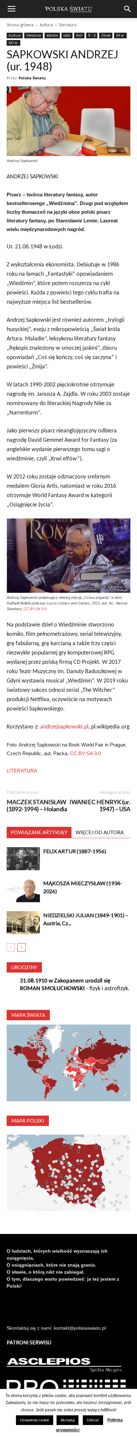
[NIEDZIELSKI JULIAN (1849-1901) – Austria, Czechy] (23, 922)
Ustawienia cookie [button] (34, 1420)
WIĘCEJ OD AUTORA (99, 832)
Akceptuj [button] (67, 1420)
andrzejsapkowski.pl (64, 727)
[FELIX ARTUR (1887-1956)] (23, 858)
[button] (127, 9)
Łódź (67, 35)
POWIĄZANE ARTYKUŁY (39, 832)
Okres (105, 35)
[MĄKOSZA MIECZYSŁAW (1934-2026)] (23, 890)
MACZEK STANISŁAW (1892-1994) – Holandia (37, 806)
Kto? (79, 35)
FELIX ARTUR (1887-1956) (74, 851)
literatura (67, 25)
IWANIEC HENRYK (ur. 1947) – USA (99, 806)
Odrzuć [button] (93, 1420)
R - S (91, 35)
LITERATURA (22, 771)
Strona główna (20, 25)
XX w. (120, 35)
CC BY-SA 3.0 (35, 609)
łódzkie (52, 35)
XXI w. (13, 42)
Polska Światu (32, 77)
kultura (46, 25)
